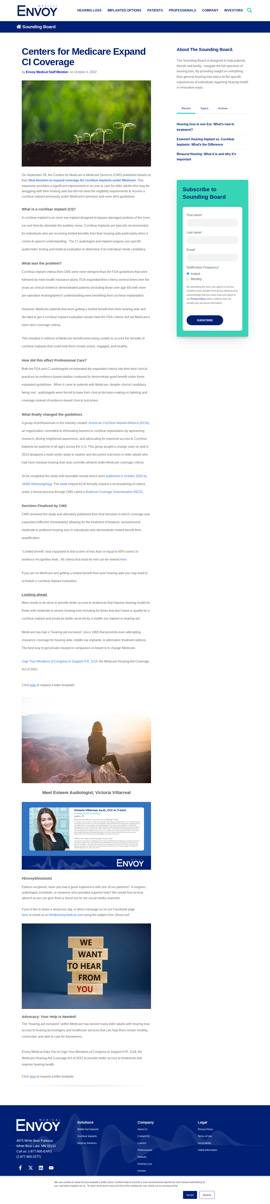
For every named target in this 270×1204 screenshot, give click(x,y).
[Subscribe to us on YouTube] (51, 1167)
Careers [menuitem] (142, 1143)
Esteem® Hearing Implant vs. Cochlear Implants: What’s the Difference (205, 142)
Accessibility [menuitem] (204, 1143)
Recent (186, 108)
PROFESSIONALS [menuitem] (182, 10)
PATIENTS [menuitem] (155, 10)
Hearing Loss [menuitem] (145, 1164)
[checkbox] (212, 276)
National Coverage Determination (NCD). (114, 492)
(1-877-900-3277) (28, 1156)
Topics (204, 108)
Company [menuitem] (146, 1122)
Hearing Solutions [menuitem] (87, 1143)
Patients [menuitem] (142, 1157)
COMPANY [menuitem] (210, 10)
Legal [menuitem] (202, 1122)
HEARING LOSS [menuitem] (89, 10)
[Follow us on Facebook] (20, 1167)
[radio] (212, 273)
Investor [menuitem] (142, 1170)
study (63, 484)
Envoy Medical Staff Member (47, 72)
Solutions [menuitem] (85, 1122)
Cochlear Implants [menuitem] (87, 1136)
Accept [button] (190, 1194)
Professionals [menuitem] (145, 1150)
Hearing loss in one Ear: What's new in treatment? (205, 126)
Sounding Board (39, 26)
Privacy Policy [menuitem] (205, 1129)
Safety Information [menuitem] (207, 1150)
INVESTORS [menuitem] (233, 10)
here (33, 685)
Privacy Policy (198, 299)
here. (123, 559)
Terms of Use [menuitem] (205, 1136)
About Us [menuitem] (142, 1129)
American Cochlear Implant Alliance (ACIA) (119, 423)
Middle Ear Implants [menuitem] (88, 1129)
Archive (223, 108)
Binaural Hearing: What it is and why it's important (206, 156)
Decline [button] (207, 1194)
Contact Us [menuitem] (143, 1136)
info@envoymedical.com (65, 915)
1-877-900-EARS (40, 1151)
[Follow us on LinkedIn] (41, 1167)
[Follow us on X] (31, 1167)
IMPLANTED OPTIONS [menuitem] (124, 10)
